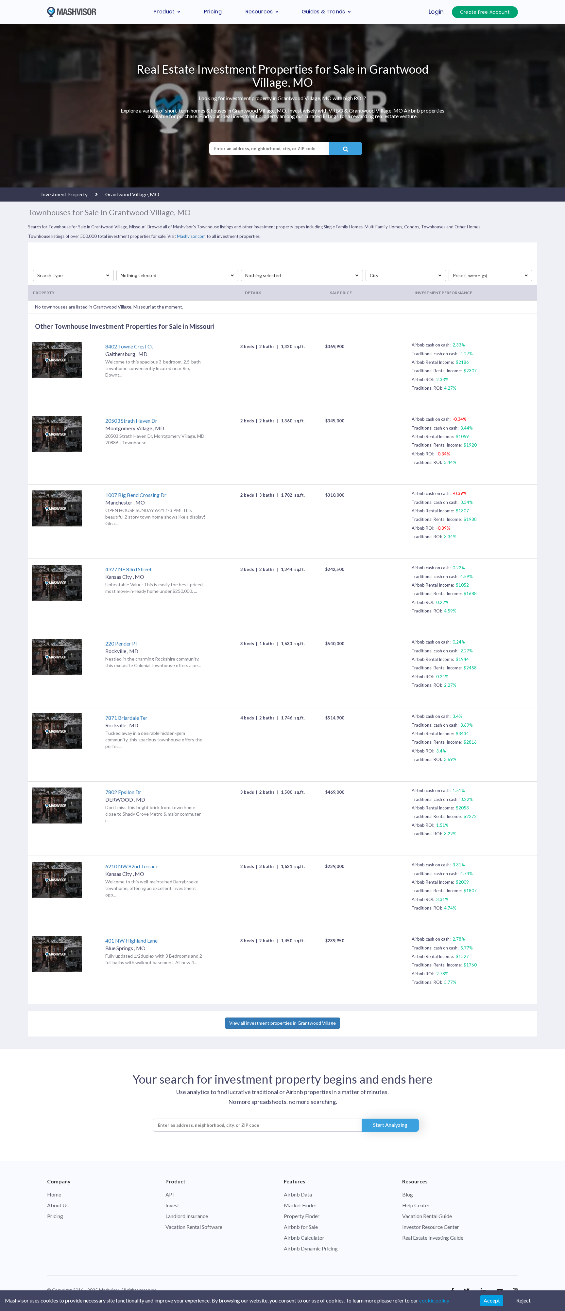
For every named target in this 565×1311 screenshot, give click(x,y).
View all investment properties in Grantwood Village (282, 1023)
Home (54, 1194)
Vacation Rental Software (193, 1227)
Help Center (416, 1205)
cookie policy (434, 1300)
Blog (407, 1194)
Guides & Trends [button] (323, 11)
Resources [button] (259, 11)
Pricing (213, 11)
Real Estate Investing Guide (432, 1237)
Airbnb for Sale (301, 1227)
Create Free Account (485, 12)
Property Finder (301, 1216)
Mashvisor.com (191, 236)
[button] (73, 275)
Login (436, 12)
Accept (492, 1300)
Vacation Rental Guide (427, 1216)
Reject (523, 1300)
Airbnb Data (298, 1194)
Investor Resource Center (430, 1227)
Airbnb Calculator (304, 1237)
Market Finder (300, 1205)
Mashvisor (109, 1290)
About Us (58, 1205)
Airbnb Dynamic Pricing (311, 1248)
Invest (172, 1205)
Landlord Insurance (186, 1216)
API (169, 1194)
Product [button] (164, 11)
